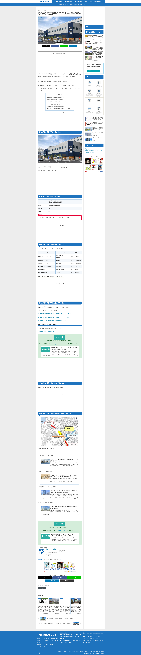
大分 (100, 640)
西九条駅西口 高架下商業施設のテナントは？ (57, 101)
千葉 (75, 636)
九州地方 (90, 651)
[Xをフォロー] (46, 555)
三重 (74, 640)
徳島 (94, 638)
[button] (67, 580)
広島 (88, 636)
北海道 (65, 633)
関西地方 (40, 559)
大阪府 (59, 559)
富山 (65, 642)
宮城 (65, 634)
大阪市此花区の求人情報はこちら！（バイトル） (50, 331)
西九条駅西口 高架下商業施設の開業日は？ (57, 106)
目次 (58, 94)
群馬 (63, 638)
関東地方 (69, 651)
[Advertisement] (60, 63)
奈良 (99, 633)
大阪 (88, 633)
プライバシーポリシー (42, 646)
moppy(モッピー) (57, 344)
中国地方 (81, 651)
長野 (77, 640)
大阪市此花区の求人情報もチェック (57, 104)
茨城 (78, 636)
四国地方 (86, 651)
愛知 (65, 640)
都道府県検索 (101, 651)
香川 (88, 638)
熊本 (91, 640)
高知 (96, 638)
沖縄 (89, 642)
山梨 (62, 642)
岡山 (91, 636)
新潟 (80, 640)
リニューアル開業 (53, 559)
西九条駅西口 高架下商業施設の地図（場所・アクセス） (60, 108)
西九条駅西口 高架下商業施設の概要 (56, 99)
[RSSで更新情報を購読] (50, 555)
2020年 (48, 559)
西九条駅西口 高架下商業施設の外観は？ (56, 97)
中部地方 (73, 651)
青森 (77, 634)
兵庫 (91, 633)
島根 (96, 636)
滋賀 (96, 633)
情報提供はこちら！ (93, 70)
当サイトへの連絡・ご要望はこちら (93, 149)
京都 (94, 633)
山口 (94, 636)
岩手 (74, 634)
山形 (71, 634)
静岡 (68, 640)
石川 (67, 642)
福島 (68, 634)
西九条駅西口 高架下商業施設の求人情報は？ (57, 103)
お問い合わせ (95, 651)
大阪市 (44, 559)
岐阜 (71, 640)
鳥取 (99, 636)
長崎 (97, 640)
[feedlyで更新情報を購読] (48, 555)
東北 (61, 634)
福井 (70, 642)
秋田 (80, 634)
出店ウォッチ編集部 (51, 549)
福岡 (88, 640)
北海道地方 (60, 651)
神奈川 (68, 636)
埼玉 (72, 636)
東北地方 (65, 651)
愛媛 (91, 638)
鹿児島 (94, 640)
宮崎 (86, 642)
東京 (65, 636)
